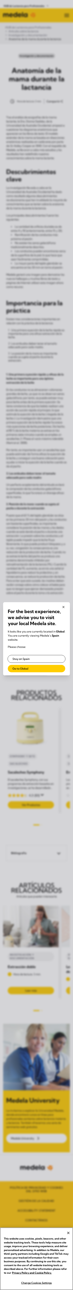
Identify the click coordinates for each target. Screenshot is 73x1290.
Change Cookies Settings (36, 1282)
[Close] (68, 1233)
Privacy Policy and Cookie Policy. (32, 1272)
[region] (36, 1258)
